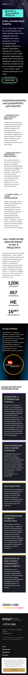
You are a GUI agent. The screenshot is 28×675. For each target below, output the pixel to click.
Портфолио (6, 652)
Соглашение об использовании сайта (11, 639)
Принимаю (14, 670)
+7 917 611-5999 (8, 624)
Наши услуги (6, 649)
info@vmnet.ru (7, 633)
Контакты (5, 655)
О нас (4, 646)
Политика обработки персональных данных (13, 637)
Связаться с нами (9, 80)
